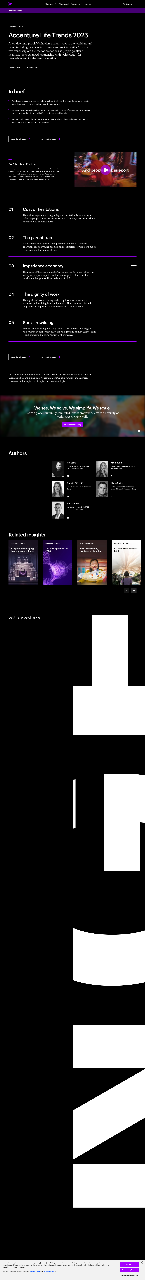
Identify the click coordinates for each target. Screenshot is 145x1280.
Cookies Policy (35, 1271)
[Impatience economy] (72, 271)
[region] (72, 1270)
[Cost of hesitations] (72, 214)
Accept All (129, 1264)
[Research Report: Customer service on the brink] (126, 562)
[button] (72, 424)
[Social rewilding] (72, 327)
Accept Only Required (129, 1270)
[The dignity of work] (72, 299)
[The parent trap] (72, 242)
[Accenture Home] (14, 3)
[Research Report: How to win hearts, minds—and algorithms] (92, 562)
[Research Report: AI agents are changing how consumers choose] (23, 562)
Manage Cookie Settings (129, 1275)
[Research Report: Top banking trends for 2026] (57, 562)
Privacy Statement (49, 1271)
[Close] (141, 1262)
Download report (15, 10)
